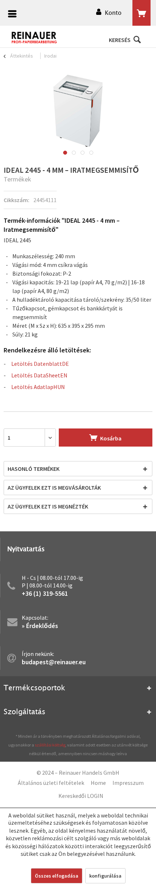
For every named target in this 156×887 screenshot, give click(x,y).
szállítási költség (50, 745)
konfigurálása (105, 876)
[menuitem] (10, 15)
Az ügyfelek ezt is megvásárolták (54, 487)
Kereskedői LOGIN (80, 795)
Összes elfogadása (56, 876)
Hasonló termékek (33, 468)
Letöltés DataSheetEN (39, 375)
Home (98, 782)
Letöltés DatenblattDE (40, 363)
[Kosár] (141, 13)
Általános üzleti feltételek (51, 782)
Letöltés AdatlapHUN (38, 386)
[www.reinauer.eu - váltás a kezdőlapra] (34, 38)
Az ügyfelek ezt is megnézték (48, 506)
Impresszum (128, 782)
